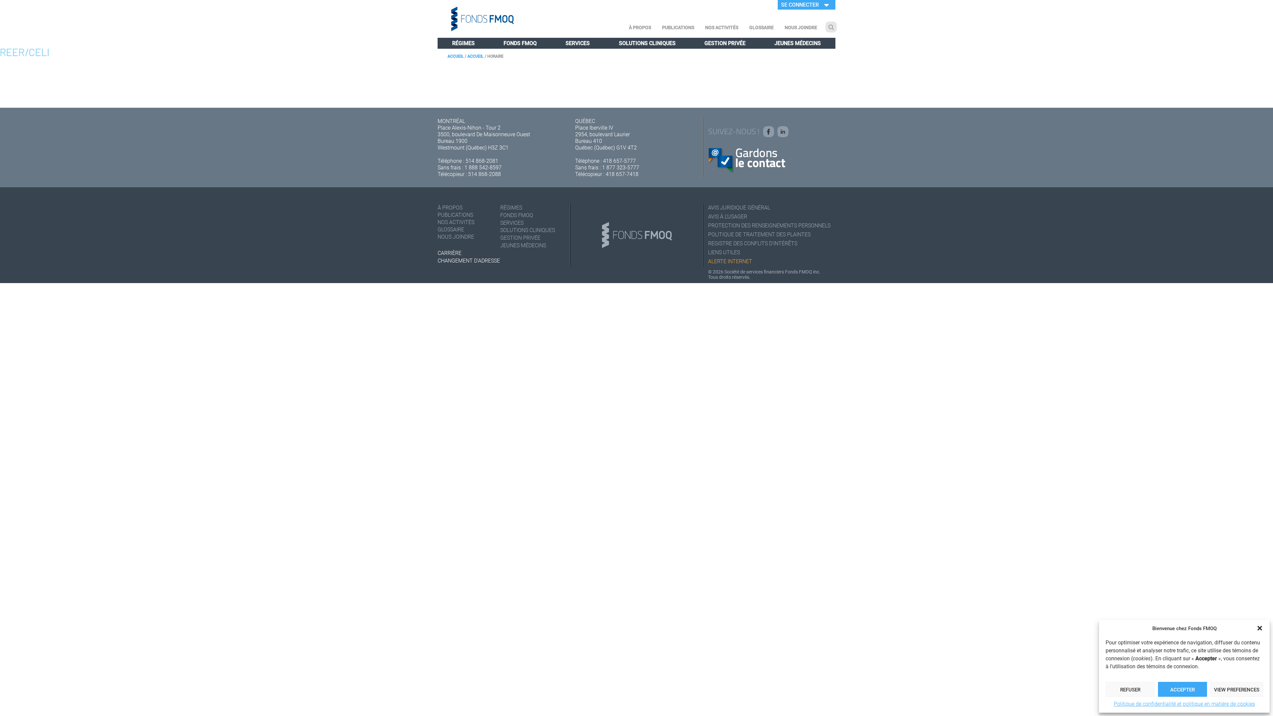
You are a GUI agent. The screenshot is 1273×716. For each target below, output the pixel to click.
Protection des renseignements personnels (769, 225)
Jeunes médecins (797, 42)
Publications (678, 27)
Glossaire (761, 27)
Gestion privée (725, 42)
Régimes (463, 42)
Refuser (1130, 689)
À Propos (640, 27)
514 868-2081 (481, 160)
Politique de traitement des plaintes (759, 234)
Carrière (449, 252)
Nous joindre (801, 27)
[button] (1259, 628)
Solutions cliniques (647, 42)
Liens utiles (724, 252)
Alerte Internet (730, 261)
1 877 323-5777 (620, 167)
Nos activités (721, 27)
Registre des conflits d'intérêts (752, 243)
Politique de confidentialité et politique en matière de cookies (1184, 703)
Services (578, 42)
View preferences (1236, 689)
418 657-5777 (619, 160)
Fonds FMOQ (520, 42)
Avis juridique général (739, 207)
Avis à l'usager (727, 216)
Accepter (1182, 689)
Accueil (456, 56)
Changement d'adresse (469, 260)
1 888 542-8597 (483, 167)
